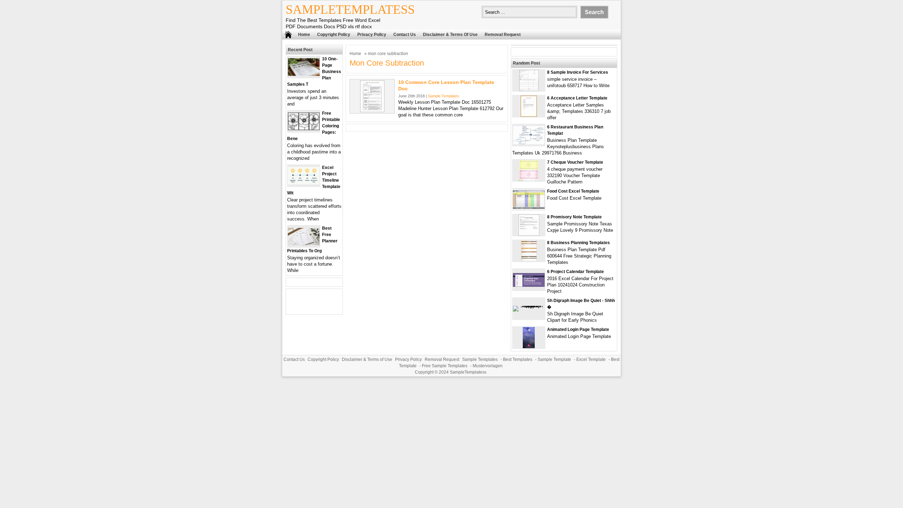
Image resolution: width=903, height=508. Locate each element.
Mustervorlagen (488, 365)
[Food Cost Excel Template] (529, 207)
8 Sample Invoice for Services (577, 72)
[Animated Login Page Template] (529, 346)
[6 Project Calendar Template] (529, 285)
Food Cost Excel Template (573, 191)
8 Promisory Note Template (574, 216)
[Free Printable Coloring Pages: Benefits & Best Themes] (304, 128)
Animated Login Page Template (578, 329)
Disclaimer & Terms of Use (450, 34)
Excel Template (591, 359)
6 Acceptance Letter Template (577, 98)
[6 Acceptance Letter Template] (529, 115)
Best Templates (517, 359)
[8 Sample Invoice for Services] (529, 89)
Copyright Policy (333, 34)
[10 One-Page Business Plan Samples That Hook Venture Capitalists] (304, 74)
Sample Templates (443, 96)
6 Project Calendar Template (575, 271)
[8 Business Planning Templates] (529, 259)
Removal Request (503, 34)
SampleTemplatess (350, 9)
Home (304, 34)
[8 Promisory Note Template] (529, 234)
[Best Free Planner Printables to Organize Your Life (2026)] (304, 243)
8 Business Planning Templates (578, 242)
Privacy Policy (371, 34)
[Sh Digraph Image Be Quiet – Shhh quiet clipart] (529, 305)
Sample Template (554, 359)
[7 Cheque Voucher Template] (529, 179)
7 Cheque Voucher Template (575, 162)
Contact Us (404, 34)
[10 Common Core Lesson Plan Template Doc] (372, 110)
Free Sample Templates (444, 365)
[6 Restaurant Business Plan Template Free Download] (529, 143)
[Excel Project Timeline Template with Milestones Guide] (304, 183)
